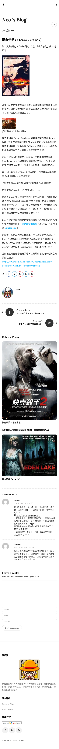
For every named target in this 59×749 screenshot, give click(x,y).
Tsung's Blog (8, 704)
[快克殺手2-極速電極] (29, 380)
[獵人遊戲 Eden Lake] (29, 455)
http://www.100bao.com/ (28, 515)
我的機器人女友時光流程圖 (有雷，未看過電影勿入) (25, 430)
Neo (18, 289)
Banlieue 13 (11, 227)
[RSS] (19, 730)
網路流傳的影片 (29, 223)
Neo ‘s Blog (14, 19)
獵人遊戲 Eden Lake (12, 479)
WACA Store (7, 709)
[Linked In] (12, 730)
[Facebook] (3, 5)
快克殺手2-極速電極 (11, 422)
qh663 (17, 500)
